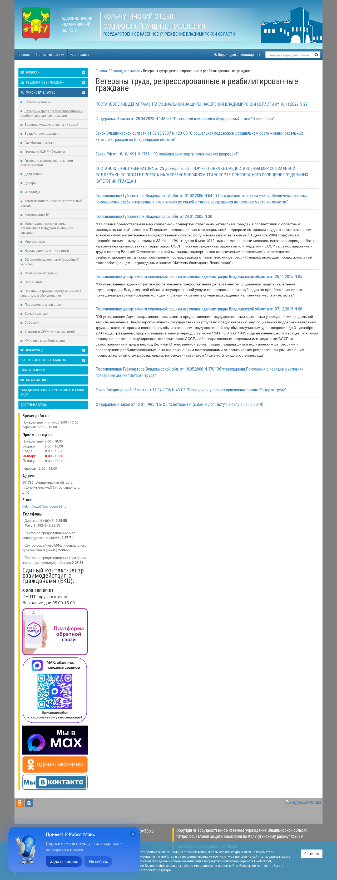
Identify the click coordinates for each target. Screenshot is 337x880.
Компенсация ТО (36, 214)
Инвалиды (32, 191)
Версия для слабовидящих (238, 54)
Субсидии (31, 322)
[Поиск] (316, 54)
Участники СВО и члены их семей (49, 331)
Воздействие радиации (42, 133)
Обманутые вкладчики (41, 273)
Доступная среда (34, 405)
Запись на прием (33, 370)
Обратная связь (37, 380)
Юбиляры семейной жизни (44, 340)
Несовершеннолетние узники (46, 250)
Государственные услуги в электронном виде (53, 392)
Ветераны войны (37, 102)
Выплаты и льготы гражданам (44, 360)
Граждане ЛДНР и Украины (44, 151)
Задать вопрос (64, 861)
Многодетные (34, 241)
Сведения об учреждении (45, 82)
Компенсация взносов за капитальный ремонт (51, 202)
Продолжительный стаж (42, 304)
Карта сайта (80, 54)
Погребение (33, 282)
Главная (24, 54)
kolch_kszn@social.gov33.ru (44, 506)
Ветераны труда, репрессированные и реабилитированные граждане (52, 113)
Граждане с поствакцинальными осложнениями (47, 162)
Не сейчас (98, 861)
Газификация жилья (39, 142)
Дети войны (33, 174)
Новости (32, 72)
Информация (35, 350)
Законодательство (40, 92)
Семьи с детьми (36, 313)
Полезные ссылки (50, 54)
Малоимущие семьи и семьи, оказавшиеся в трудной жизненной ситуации (47, 228)
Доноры (30, 183)
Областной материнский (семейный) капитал (50, 261)
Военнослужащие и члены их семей (51, 124)
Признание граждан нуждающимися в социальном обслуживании (51, 293)
